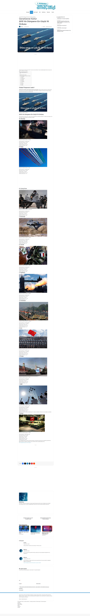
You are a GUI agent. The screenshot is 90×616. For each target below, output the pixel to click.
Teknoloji (48, 12)
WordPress (43, 12)
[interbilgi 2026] (45, 5)
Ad (19, 580)
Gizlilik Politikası (20, 604)
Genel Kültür (31, 18)
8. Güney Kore (23, 78)
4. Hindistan (22, 81)
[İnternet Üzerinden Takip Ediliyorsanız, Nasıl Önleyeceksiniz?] (47, 531)
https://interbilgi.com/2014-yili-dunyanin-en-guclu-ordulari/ (32, 562)
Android (24, 594)
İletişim (19, 605)
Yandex (43, 594)
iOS (26, 594)
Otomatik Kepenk (43, 601)
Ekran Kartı (49, 594)
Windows (28, 594)
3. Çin (22, 82)
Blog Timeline (19, 603)
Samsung (37, 594)
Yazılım (53, 12)
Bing (45, 594)
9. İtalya (22, 77)
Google (35, 594)
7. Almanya (22, 79)
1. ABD (22, 84)
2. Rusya (22, 83)
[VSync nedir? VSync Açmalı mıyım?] (24, 531)
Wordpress (32, 594)
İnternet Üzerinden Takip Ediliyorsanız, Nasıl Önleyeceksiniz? (46, 533)
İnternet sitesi (38, 583)
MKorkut (22, 26)
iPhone (40, 594)
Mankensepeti (38, 601)
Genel (31, 12)
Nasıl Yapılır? (36, 12)
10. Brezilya (22, 76)
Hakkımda (19, 606)
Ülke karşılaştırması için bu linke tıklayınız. (25, 442)
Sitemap (19, 607)
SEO (40, 12)
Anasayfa (27, 12)
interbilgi (31, 601)
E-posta (20, 583)
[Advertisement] (35, 61)
